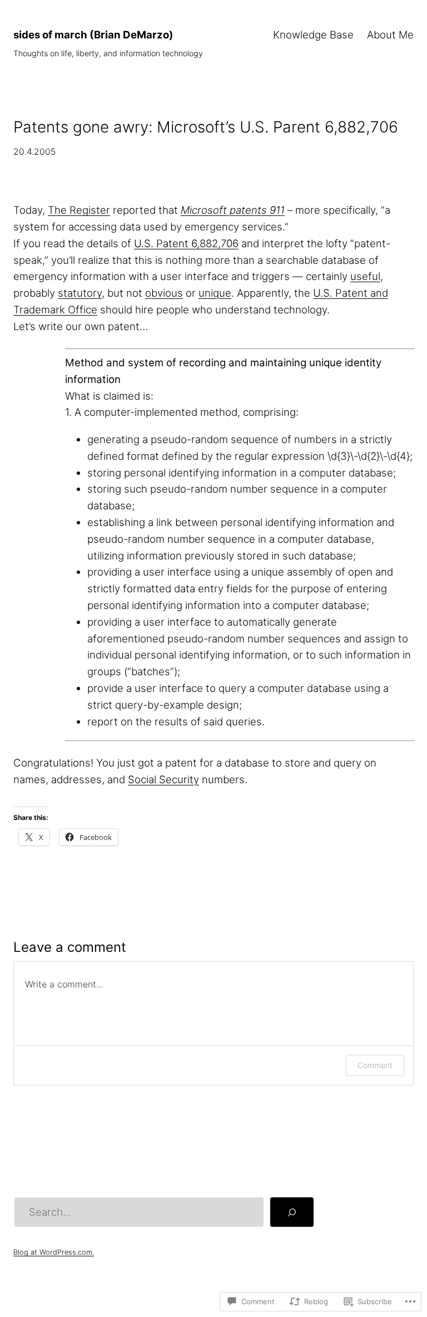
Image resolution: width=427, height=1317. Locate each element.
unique (214, 293)
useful (365, 276)
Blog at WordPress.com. (53, 1252)
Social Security (163, 779)
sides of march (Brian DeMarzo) (93, 34)
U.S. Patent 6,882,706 (186, 243)
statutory (80, 293)
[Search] (292, 1212)
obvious (164, 293)
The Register (79, 210)
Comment (375, 1065)
